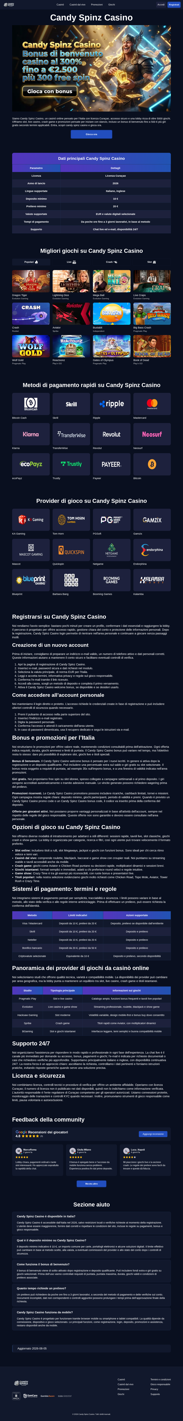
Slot (149, 262)
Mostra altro (91, 1184)
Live (69, 262)
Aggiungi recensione (153, 1134)
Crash (109, 262)
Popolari (29, 262)
